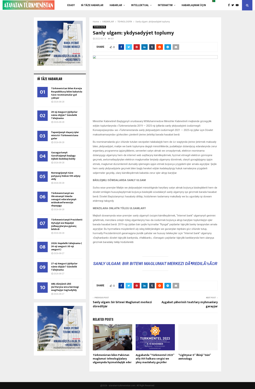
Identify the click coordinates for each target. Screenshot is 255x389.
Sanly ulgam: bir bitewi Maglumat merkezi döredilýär (122, 304)
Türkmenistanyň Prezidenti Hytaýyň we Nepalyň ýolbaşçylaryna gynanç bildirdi (66, 224)
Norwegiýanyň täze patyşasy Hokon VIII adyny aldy (65, 176)
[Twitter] (233, 5)
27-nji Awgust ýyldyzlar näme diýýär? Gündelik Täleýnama (64, 267)
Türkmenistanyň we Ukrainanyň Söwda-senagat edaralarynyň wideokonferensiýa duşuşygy (63, 199)
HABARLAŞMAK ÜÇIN (194, 5)
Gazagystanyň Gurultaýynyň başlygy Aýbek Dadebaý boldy (63, 156)
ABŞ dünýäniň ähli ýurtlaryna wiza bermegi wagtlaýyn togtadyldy (65, 287)
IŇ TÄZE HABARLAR (92, 5)
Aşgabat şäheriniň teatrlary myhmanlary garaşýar (190, 304)
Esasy (71, 5)
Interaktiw (165, 5)
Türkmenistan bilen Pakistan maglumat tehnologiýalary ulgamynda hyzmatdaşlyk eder (112, 359)
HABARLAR (116, 5)
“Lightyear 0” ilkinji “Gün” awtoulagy (194, 357)
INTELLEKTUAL (140, 5)
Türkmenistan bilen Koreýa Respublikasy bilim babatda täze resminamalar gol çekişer (66, 93)
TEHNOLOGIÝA (99, 27)
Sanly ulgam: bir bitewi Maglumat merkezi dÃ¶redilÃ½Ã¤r (155, 263)
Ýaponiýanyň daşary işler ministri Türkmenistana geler (65, 135)
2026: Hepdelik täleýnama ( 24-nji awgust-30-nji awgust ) (66, 246)
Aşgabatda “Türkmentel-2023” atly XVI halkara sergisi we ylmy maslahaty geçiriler (155, 359)
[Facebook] (229, 5)
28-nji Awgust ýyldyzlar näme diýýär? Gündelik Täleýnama (64, 115)
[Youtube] (238, 5)
